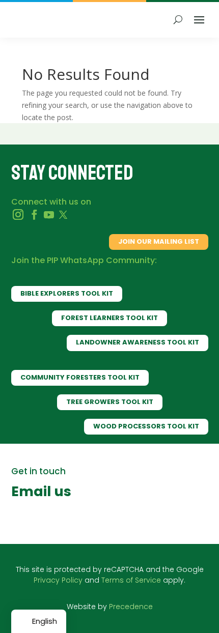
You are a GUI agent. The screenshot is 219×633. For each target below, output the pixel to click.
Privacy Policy (58, 580)
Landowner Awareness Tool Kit (137, 342)
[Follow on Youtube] (49, 215)
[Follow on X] (63, 215)
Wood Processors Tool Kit (146, 426)
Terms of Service (131, 580)
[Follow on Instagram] (18, 214)
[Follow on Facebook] (34, 214)
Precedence (131, 606)
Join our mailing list (158, 241)
